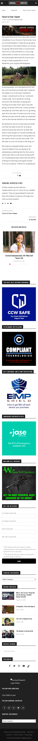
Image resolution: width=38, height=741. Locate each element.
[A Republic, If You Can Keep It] (8, 609)
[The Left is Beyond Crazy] (8, 622)
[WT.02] (19, 467)
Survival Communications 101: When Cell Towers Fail (19, 256)
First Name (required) (9, 513)
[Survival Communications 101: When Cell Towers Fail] (19, 242)
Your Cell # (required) (9, 537)
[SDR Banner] (19, 27)
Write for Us (30, 732)
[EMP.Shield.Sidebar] (19, 378)
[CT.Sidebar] (19, 333)
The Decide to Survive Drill (24, 631)
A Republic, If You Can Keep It (25, 606)
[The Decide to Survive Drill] (8, 634)
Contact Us (9, 735)
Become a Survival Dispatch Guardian (15, 732)
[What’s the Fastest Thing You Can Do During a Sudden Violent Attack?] (8, 596)
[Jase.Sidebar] (19, 422)
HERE (8, 695)
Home (3, 10)
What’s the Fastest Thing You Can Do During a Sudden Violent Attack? (25, 595)
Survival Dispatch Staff (15, 19)
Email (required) (7, 529)
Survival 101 (14, 10)
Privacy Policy (28, 735)
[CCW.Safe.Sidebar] (19, 288)
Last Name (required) (9, 521)
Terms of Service (18, 735)
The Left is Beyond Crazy (24, 619)
